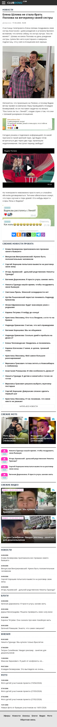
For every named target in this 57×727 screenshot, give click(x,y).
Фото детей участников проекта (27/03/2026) (21, 691)
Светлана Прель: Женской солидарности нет (27, 292)
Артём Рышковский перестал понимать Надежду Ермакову (29, 298)
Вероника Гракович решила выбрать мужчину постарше (28, 384)
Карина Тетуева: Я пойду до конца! (22, 312)
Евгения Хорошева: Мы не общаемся (23, 330)
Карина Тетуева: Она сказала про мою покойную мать (26, 620)
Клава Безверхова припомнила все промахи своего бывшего (27, 250)
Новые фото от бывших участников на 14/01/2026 (23, 707)
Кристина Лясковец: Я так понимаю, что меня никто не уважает (27, 400)
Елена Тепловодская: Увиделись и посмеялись (28, 343)
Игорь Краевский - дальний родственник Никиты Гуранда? (29, 272)
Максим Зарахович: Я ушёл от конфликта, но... (22, 661)
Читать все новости (28, 406)
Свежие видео (10, 485)
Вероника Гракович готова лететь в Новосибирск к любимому (29, 364)
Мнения (5, 634)
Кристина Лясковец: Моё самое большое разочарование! (25, 356)
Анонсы (26, 715)
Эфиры (7, 715)
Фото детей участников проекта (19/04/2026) (21, 683)
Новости (8, 10)
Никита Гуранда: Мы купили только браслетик (22, 642)
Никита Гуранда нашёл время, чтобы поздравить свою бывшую (29, 285)
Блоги (5, 596)
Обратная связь (28, 719)
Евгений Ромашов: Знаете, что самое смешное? (22, 628)
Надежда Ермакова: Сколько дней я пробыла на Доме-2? (28, 336)
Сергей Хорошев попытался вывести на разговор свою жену (29, 265)
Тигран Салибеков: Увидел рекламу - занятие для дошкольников (23, 651)
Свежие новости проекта (18, 244)
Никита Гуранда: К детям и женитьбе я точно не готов (28, 377)
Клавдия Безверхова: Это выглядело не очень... (23, 669)
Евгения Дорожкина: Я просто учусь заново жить (29, 279)
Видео (42, 715)
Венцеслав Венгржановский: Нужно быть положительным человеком (25, 257)
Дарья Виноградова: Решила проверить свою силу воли (26, 612)
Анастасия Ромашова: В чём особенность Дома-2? (29, 371)
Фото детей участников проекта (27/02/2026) (21, 699)
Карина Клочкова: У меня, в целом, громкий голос (27, 349)
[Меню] (3, 2)
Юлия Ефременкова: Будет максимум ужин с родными (27, 306)
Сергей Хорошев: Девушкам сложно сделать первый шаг (27, 392)
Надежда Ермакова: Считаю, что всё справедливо (29, 325)
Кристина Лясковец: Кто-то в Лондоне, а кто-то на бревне (29, 318)
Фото (4, 675)
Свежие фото (9, 414)
